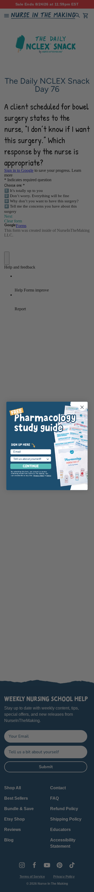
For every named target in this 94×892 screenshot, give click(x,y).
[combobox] (29, 459)
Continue (31, 466)
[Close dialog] (82, 407)
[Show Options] (48, 459)
